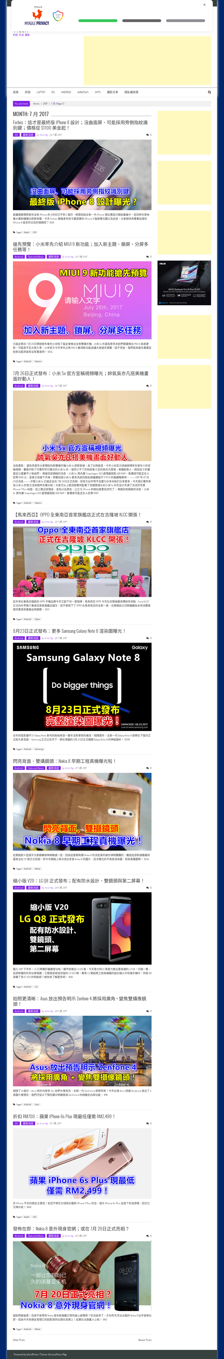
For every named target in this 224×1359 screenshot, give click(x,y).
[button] (97, 20)
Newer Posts (145, 1340)
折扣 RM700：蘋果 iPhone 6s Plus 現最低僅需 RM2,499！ (64, 1116)
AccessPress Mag (57, 1354)
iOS (53, 92)
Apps (98, 92)
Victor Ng (43, 134)
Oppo (37, 619)
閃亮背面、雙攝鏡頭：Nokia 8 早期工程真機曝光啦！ (65, 760)
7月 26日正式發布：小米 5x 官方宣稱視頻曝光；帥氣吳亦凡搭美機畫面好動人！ (81, 376)
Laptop (41, 92)
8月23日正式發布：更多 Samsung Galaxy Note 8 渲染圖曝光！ (70, 630)
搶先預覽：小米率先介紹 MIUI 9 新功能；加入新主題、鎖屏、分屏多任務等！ (80, 246)
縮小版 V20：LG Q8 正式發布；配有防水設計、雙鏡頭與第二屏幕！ (79, 880)
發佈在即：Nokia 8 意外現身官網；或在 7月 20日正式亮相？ (71, 1228)
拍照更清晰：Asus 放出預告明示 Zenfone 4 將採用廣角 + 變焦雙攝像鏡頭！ (79, 1001)
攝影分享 (112, 92)
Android (66, 92)
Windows (83, 92)
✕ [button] (204, 4)
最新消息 (28, 134)
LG (36, 986)
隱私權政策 (131, 92)
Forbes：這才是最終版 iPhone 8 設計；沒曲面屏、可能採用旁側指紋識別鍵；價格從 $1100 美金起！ (80, 125)
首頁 (16, 92)
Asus (37, 1104)
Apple (26, 232)
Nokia (37, 868)
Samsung (39, 749)
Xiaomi (38, 361)
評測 (27, 92)
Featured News (36, 256)
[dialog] (112, 16)
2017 (45, 103)
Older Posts (19, 1340)
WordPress (33, 1354)
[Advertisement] (147, 60)
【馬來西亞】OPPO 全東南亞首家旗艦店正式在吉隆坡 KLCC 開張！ (77, 514)
